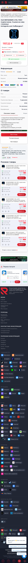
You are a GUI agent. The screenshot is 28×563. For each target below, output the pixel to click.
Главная (3, 13)
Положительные (14, 138)
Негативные (14, 141)
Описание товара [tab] (9, 113)
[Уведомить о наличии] (3, 178)
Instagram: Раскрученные (19, 13)
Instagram (9, 13)
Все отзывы (14, 134)
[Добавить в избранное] (6, 178)
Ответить (14, 157)
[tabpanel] (14, 121)
